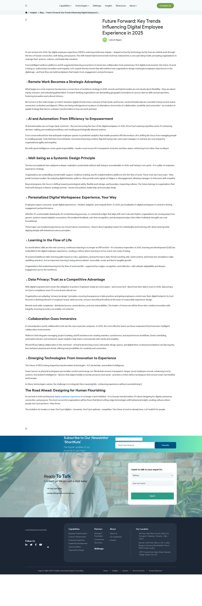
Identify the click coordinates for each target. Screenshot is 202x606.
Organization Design (76, 550)
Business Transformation (78, 533)
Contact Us (165, 5)
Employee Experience (77, 540)
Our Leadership (116, 537)
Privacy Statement (155, 571)
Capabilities (64, 5)
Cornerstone (99, 539)
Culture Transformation (77, 537)
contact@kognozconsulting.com (60, 493)
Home (105, 571)
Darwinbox (98, 543)
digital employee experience (68, 396)
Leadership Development (78, 543)
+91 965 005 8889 (54, 489)
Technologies (81, 5)
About (133, 5)
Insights (108, 5)
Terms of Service (138, 571)
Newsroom (121, 5)
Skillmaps (97, 5)
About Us (113, 533)
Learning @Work (75, 547)
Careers (113, 540)
